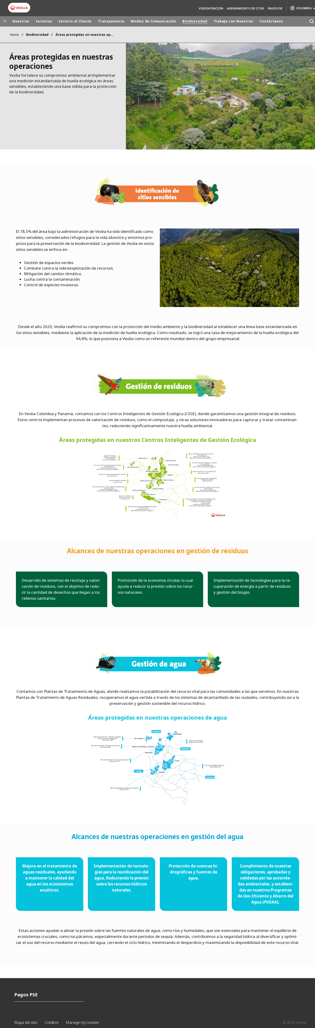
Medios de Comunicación (153, 21)
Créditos (52, 1022)
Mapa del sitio (25, 1022)
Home (14, 34)
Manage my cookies (82, 1022)
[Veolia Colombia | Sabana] (19, 8)
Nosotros (20, 21)
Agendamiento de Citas (245, 8)
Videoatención (211, 8)
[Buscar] (311, 21)
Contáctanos (271, 21)
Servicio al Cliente (75, 21)
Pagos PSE (275, 8)
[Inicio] (4, 21)
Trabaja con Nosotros (233, 21)
